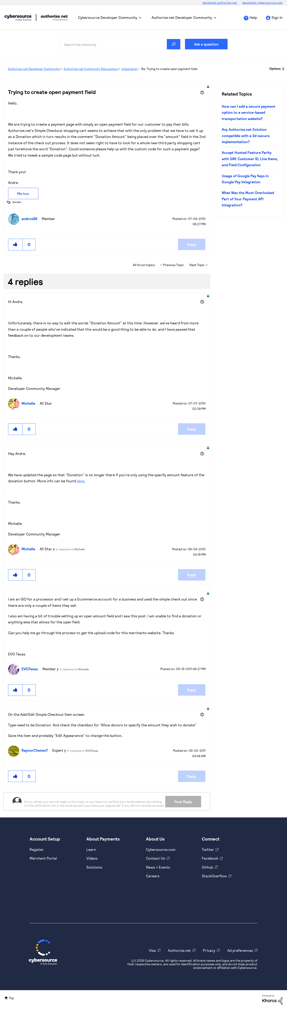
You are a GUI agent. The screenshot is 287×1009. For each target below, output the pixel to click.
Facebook (210, 858)
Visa (152, 950)
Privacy (209, 950)
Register (37, 849)
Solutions (94, 867)
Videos (92, 858)
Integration (129, 69)
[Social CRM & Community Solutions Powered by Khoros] (272, 999)
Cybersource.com (161, 849)
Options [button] (275, 68)
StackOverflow (214, 876)
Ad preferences (240, 950)
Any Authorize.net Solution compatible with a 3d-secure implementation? (246, 135)
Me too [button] (23, 193)
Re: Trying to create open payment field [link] (169, 69)
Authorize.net (179, 950)
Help (253, 17)
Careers (152, 876)
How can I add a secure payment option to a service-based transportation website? (248, 112)
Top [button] (11, 998)
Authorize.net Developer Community (182, 17)
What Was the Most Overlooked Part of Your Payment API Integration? (248, 198)
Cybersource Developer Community (17, 17)
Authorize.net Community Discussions (90, 69)
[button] (15, 244)
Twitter (208, 849)
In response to (70, 549)
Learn (91, 849)
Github (207, 867)
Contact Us (155, 858)
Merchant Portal (43, 858)
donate (16, 201)
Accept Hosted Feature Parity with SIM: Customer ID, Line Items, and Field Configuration (250, 158)
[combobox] (119, 44)
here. (81, 481)
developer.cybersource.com (262, 2)
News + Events (158, 867)
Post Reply (183, 801)
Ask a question (206, 44)
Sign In (277, 17)
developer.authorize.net (220, 2)
